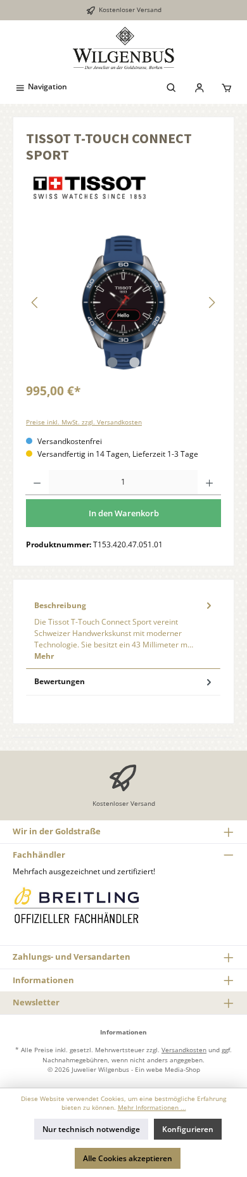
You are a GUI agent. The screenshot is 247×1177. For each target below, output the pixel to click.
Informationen (43, 980)
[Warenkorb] (227, 86)
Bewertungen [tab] (59, 681)
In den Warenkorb (124, 513)
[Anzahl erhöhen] (209, 482)
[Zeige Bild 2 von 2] (134, 362)
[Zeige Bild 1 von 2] (112, 362)
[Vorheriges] (35, 302)
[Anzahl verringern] (37, 482)
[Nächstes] (211, 302)
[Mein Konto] (199, 86)
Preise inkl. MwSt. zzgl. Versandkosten (84, 422)
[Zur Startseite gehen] (123, 48)
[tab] (123, 630)
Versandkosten (184, 1049)
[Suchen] (172, 86)
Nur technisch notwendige (91, 1129)
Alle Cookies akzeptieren (127, 1158)
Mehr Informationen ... (152, 1108)
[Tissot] (123, 187)
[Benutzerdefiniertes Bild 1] (76, 905)
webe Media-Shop (173, 1069)
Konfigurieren (187, 1129)
